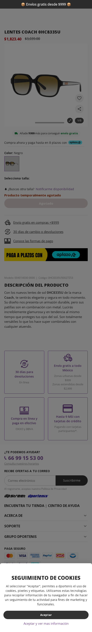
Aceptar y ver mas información (46, 623)
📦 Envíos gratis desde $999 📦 (46, 4)
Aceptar (46, 615)
